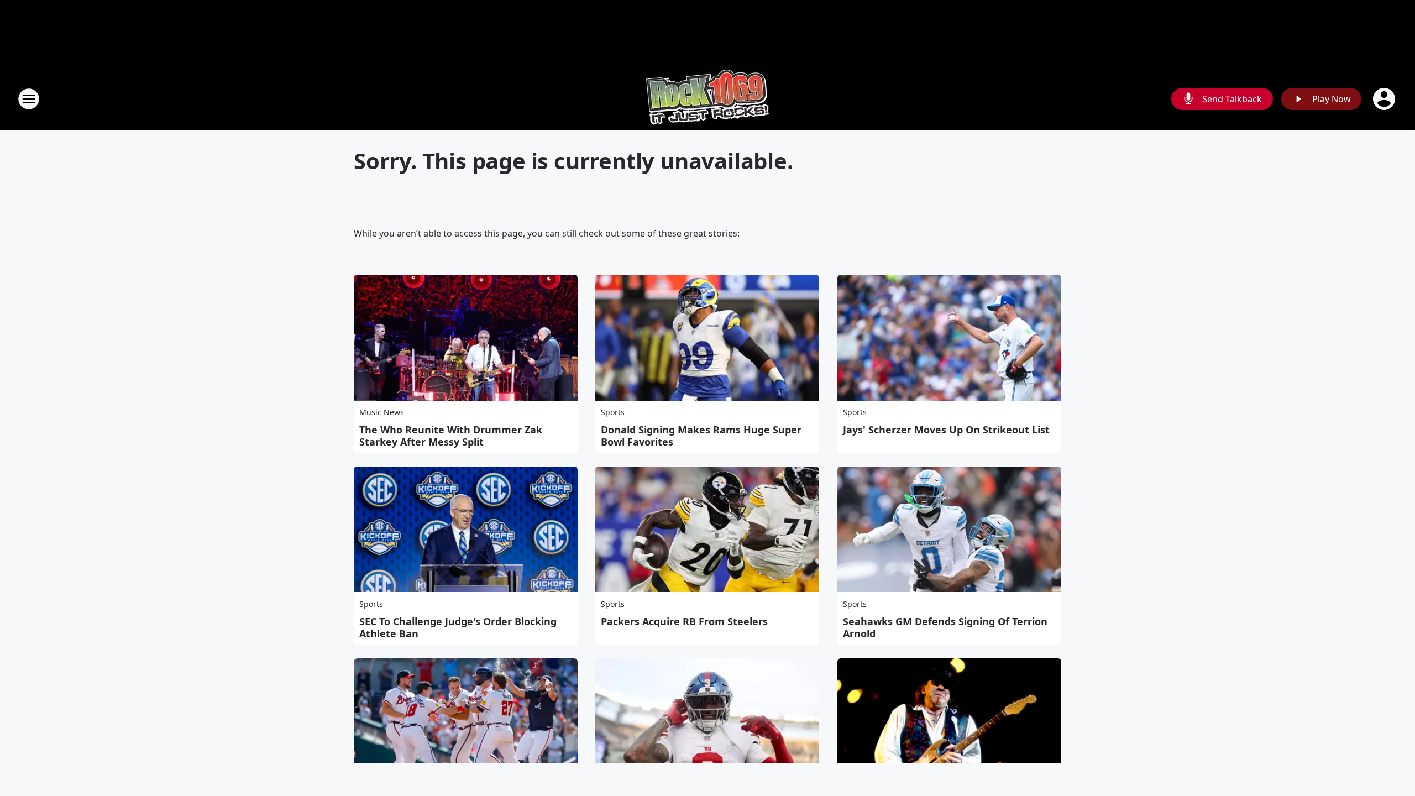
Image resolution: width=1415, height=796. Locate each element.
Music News (381, 412)
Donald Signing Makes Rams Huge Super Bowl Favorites (701, 435)
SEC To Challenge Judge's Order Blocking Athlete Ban (458, 627)
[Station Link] (707, 99)
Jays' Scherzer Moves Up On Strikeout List (946, 429)
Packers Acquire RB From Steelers (684, 621)
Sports (613, 412)
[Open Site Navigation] (29, 99)
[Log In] (1385, 99)
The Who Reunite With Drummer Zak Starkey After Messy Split (450, 435)
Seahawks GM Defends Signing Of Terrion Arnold (945, 627)
